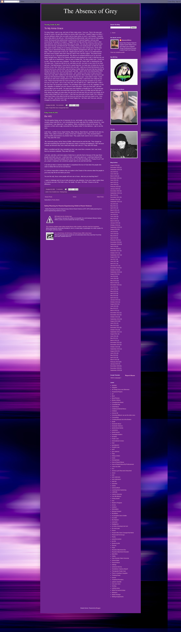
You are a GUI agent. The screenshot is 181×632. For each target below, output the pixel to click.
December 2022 (115, 191)
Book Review (116, 398)
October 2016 (114, 270)
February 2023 (114, 186)
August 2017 (114, 257)
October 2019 (114, 225)
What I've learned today (118, 590)
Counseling (115, 417)
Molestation (115, 509)
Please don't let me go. (118, 535)
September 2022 (115, 193)
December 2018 (115, 242)
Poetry (114, 537)
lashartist (114, 483)
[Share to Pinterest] (78, 105)
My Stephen (115, 520)
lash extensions (116, 479)
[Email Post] (66, 105)
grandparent (115, 445)
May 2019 (113, 235)
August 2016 (114, 274)
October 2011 (114, 330)
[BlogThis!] (72, 105)
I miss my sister (116, 466)
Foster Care (115, 438)
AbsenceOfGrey (126, 40)
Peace (114, 530)
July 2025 (113, 171)
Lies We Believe (116, 496)
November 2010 (115, 344)
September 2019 (115, 227)
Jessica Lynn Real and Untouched (122, 470)
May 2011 (113, 338)
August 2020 (114, 212)
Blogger (98, 608)
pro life (114, 541)
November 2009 (115, 368)
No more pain (116, 528)
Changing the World (117, 402)
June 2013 (113, 306)
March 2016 (113, 282)
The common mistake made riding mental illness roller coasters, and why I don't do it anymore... (73, 226)
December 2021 (115, 197)
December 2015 (115, 285)
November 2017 (115, 250)
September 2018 (115, 244)
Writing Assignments (117, 596)
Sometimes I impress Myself (120, 569)
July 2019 (113, 231)
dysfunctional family (117, 428)
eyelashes (115, 430)
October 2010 (114, 347)
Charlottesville (116, 404)
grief (113, 449)
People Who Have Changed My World (58, 107)
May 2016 (113, 280)
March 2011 (113, 340)
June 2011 (113, 336)
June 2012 (113, 323)
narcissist (114, 522)
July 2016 (113, 276)
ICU (113, 468)
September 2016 (115, 272)
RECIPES (115, 554)
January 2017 (114, 265)
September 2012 (115, 319)
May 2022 (113, 195)
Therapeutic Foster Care (119, 571)
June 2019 (113, 233)
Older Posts (100, 197)
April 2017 (113, 263)
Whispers (114, 592)
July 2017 (113, 259)
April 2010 (113, 357)
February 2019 (114, 240)
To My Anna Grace (53, 28)
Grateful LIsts (55, 191)
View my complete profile (117, 52)
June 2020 (113, 216)
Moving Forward (116, 511)
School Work (115, 560)
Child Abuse (115, 406)
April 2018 (113, 246)
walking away (116, 588)
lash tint (114, 481)
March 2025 (113, 176)
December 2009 (115, 366)
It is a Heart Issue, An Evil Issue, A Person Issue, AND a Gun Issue (73, 233)
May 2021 (113, 206)
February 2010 (114, 362)
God (50, 191)
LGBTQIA (114, 492)
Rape (113, 547)
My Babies (115, 513)
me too (114, 505)
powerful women (116, 539)
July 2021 (113, 204)
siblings (114, 564)
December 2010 (115, 342)
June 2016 (113, 278)
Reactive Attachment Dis (119, 550)
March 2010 (113, 359)
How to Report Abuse (118, 462)
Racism (114, 545)
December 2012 (115, 312)
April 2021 (113, 208)
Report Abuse (130, 375)
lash (113, 475)
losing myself (115, 498)
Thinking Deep (63, 191)
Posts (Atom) (55, 200)
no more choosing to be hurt (120, 526)
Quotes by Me (116, 543)
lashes (114, 485)
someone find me (117, 567)
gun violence (115, 451)
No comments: (60, 105)
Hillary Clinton (116, 456)
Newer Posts (48, 197)
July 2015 (113, 287)
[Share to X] (74, 105)
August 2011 (114, 334)
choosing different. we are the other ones (123, 415)
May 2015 (113, 291)
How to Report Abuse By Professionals (123, 464)
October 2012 (114, 317)
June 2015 (113, 289)
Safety (114, 556)
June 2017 (113, 261)
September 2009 (115, 370)
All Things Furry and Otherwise (120, 389)
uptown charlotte (116, 582)
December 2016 (115, 268)
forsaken (114, 436)
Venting (114, 586)
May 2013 (113, 308)
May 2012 (113, 325)
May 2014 (113, 295)
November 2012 (115, 315)
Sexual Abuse (116, 562)
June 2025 (113, 174)
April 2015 (113, 293)
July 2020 (113, 214)
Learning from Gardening (119, 490)
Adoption (114, 387)
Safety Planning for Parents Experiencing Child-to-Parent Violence (68, 206)
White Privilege (116, 594)
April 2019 (113, 238)
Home (74, 197)
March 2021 (113, 210)
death (113, 421)
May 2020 (113, 218)
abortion (114, 385)
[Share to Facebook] (76, 105)
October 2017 (114, 253)
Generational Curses (118, 441)
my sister (114, 517)
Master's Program (117, 503)
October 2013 (114, 302)
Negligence (115, 524)
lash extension (116, 477)
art (112, 394)
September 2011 (115, 332)
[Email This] (70, 105)
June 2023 (113, 184)
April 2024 (113, 182)
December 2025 (115, 167)
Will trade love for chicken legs (63, 216)
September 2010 (115, 349)
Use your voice (116, 584)
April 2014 (113, 297)
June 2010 (113, 353)
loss (113, 500)
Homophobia (115, 460)
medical (114, 507)
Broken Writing (116, 400)
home (113, 458)
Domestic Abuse (116, 424)
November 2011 (115, 327)
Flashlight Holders (117, 434)
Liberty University (117, 494)
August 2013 (114, 304)
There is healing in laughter (120, 573)
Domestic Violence (117, 426)
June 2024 (113, 180)
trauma (114, 577)
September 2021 (115, 201)
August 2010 (114, 351)
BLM (113, 396)
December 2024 (115, 178)
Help (113, 453)
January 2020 (114, 223)
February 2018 (114, 248)
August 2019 (114, 229)
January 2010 (114, 364)
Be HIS (48, 116)
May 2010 (113, 355)
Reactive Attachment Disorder (120, 552)
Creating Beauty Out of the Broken (121, 419)
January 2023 (114, 189)
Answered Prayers (117, 391)
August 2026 (114, 165)
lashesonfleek (116, 488)
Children (114, 411)
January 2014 (114, 300)
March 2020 (113, 221)
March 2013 (113, 310)
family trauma (116, 432)
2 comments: (59, 189)
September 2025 (115, 169)
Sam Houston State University (120, 558)
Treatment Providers (117, 579)
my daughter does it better (119, 515)
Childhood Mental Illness (119, 409)
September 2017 (115, 255)
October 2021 (114, 199)
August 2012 (114, 321)
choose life (115, 413)
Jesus (113, 473)
